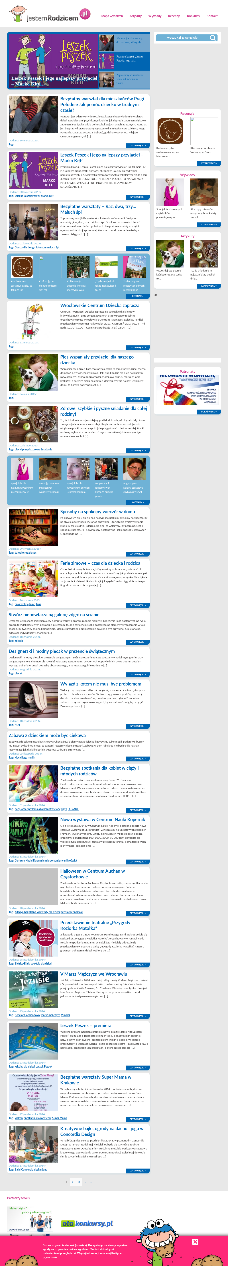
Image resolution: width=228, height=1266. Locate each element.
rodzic (28, 552)
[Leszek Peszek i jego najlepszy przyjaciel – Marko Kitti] (33, 188)
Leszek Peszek (32, 196)
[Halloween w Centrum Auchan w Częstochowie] (33, 904)
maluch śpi (53, 247)
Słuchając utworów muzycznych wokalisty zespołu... (203, 213)
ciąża (64, 809)
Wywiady (154, 16)
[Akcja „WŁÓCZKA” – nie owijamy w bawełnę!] (188, 404)
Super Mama (59, 1118)
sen (35, 552)
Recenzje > (137, 296)
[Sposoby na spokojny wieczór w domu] (33, 544)
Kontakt (212, 16)
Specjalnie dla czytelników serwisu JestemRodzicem (78, 487)
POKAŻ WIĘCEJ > (209, 412)
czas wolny (21, 604)
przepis (26, 449)
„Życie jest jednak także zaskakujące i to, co (105, 285)
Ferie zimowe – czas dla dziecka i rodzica (100, 563)
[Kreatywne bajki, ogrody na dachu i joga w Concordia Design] (33, 1161)
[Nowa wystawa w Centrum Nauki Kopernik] (33, 852)
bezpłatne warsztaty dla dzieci (42, 912)
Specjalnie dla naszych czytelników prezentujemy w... (169, 213)
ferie (38, 604)
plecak (18, 673)
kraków (19, 1118)
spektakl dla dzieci (41, 963)
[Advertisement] (187, 76)
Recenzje (174, 16)
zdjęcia (19, 641)
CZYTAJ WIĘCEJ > (138, 146)
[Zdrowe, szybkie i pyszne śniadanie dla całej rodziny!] (33, 441)
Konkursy (193, 16)
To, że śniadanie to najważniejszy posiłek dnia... (202, 274)
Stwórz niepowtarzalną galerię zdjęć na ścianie (54, 615)
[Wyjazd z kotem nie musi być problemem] (33, 717)
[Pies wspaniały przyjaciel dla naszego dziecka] (33, 390)
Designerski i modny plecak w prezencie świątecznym (62, 651)
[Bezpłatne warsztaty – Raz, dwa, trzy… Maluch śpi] (33, 239)
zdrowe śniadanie (41, 449)
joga (44, 1169)
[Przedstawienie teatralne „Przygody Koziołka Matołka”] (33, 955)
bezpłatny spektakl (72, 912)
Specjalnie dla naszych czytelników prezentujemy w (22, 487)
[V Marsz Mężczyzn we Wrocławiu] (33, 1007)
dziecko (19, 552)
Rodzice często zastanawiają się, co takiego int (21, 285)
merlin (31, 757)
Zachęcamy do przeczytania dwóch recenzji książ (134, 285)
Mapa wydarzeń (112, 16)
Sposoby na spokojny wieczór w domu (97, 512)
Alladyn (19, 912)
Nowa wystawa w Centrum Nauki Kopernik (102, 820)
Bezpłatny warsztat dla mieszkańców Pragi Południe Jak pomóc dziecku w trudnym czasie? (102, 105)
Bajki (17, 1169)
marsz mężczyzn (50, 1015)
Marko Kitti (47, 196)
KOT (17, 725)
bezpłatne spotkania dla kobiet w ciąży (37, 809)
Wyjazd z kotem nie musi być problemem (100, 684)
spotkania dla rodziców (37, 1118)
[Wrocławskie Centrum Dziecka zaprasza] (33, 338)
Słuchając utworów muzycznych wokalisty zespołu (49, 487)
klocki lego (21, 757)
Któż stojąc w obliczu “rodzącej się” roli (48, 285)
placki (18, 449)
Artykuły (136, 16)
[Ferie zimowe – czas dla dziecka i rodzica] (33, 596)
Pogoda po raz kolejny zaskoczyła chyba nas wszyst (133, 487)
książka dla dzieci (25, 1066)
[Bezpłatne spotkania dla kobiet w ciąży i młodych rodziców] (33, 801)
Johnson (41, 247)
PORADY (73, 809)
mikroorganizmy (54, 860)
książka (19, 196)
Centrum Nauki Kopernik (29, 860)
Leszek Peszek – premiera (85, 1026)
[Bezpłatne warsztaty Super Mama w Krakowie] (33, 1110)
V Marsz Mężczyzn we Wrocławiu (93, 974)
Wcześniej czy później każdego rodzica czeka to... (169, 274)
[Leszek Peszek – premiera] (33, 1058)
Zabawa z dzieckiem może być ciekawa (47, 735)
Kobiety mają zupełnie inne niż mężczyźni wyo (76, 285)
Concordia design (25, 247)
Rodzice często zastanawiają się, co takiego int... (167, 152)
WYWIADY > (138, 502)
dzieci (31, 604)
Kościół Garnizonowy (27, 1015)
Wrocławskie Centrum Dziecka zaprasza (99, 305)
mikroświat (70, 860)
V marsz (65, 1015)
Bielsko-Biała (22, 963)
